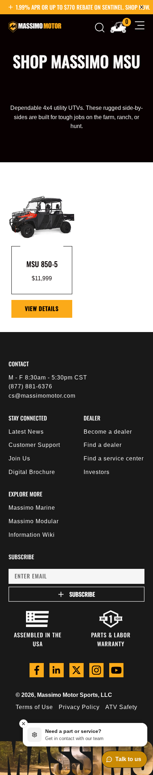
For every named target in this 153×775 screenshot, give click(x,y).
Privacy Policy (79, 707)
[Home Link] (35, 26)
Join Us (19, 458)
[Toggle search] (100, 27)
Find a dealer (103, 445)
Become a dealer (108, 432)
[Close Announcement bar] (141, 7)
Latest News (26, 432)
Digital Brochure (32, 472)
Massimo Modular (34, 521)
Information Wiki (32, 535)
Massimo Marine (32, 508)
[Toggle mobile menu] (139, 26)
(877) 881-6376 (30, 386)
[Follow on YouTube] (116, 670)
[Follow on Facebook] (36, 670)
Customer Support (34, 445)
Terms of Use (34, 707)
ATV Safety (121, 707)
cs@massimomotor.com (42, 396)
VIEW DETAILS (42, 308)
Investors (97, 472)
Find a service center (114, 458)
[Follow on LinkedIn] (56, 670)
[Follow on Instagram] (96, 670)
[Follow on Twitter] (76, 670)
